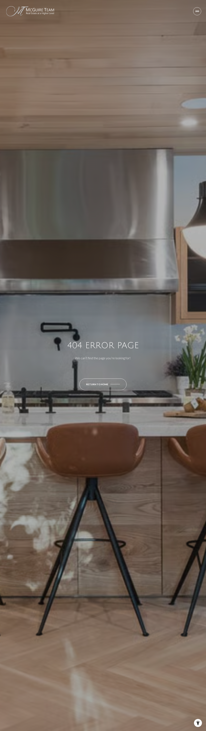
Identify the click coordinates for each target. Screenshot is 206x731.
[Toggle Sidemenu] (197, 11)
